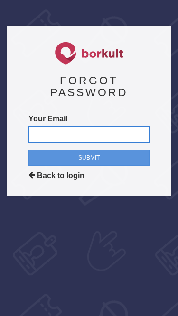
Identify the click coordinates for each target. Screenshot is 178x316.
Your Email (47, 119)
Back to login (59, 176)
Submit (89, 157)
